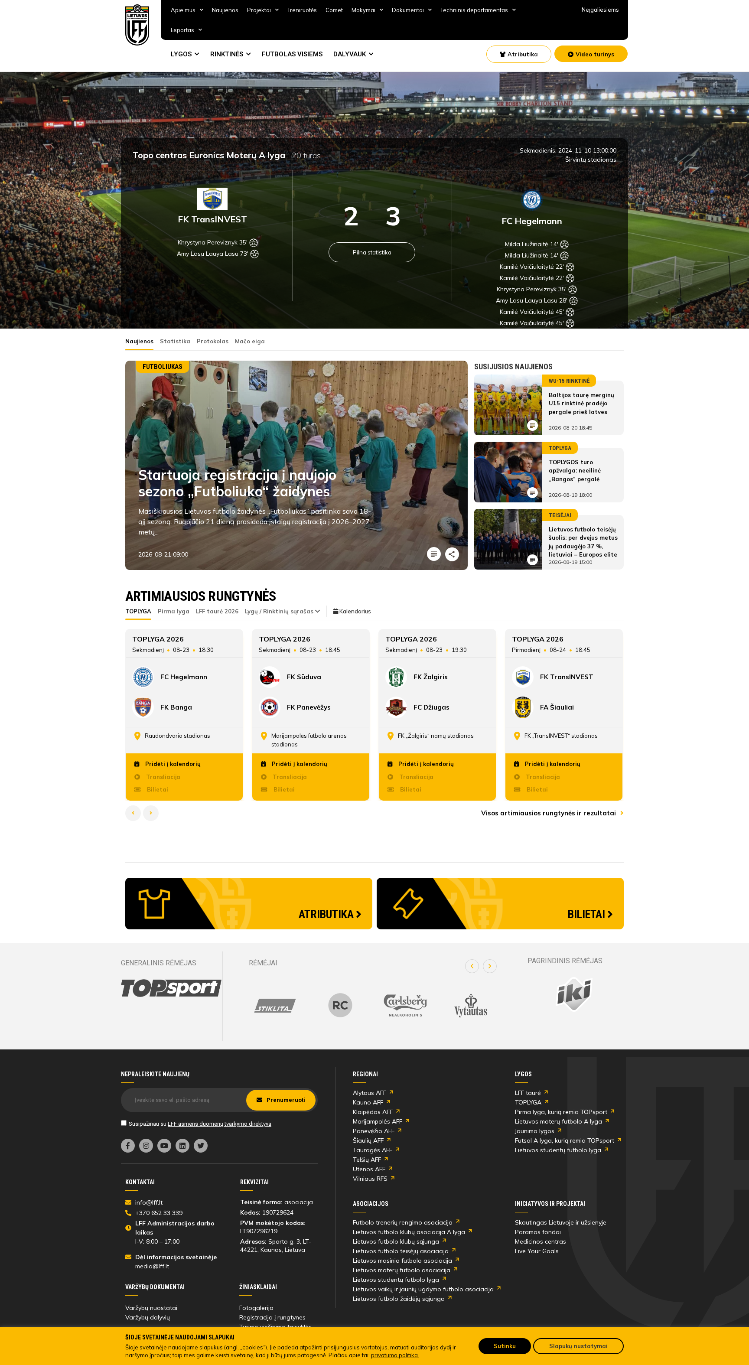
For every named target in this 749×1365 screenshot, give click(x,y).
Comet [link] (334, 10)
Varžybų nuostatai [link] (151, 1308)
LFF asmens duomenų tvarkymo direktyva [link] (219, 1124)
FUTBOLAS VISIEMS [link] (292, 54)
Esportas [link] (182, 29)
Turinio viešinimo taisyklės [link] (275, 1327)
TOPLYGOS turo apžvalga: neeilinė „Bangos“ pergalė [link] (575, 470)
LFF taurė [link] (528, 1093)
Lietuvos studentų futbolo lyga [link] (558, 1150)
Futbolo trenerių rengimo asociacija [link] (403, 1222)
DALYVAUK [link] (349, 54)
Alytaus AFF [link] (369, 1093)
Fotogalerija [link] (256, 1308)
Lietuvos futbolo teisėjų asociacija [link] (401, 1251)
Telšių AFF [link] (367, 1159)
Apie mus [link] (183, 10)
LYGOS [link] (181, 54)
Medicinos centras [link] (540, 1241)
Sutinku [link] (505, 1345)
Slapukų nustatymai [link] (578, 1345)
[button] (472, 966)
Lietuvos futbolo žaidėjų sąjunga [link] (399, 1299)
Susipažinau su (200, 1124)
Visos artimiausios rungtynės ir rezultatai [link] (549, 813)
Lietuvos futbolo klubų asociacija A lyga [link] (409, 1232)
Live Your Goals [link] (537, 1251)
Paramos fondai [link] (538, 1232)
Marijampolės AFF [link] (377, 1121)
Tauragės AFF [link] (372, 1150)
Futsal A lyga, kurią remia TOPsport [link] (564, 1140)
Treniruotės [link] (302, 10)
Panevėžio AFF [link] (373, 1131)
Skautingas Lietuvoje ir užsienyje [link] (560, 1222)
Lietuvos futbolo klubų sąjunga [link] (396, 1241)
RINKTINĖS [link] (226, 54)
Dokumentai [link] (408, 10)
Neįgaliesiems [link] (600, 9)
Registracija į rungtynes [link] (272, 1317)
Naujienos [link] (225, 10)
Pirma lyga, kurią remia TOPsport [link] (561, 1112)
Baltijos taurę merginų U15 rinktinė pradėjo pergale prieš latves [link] (581, 403)
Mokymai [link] (363, 10)
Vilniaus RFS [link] (370, 1179)
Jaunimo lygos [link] (534, 1131)
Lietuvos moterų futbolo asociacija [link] (401, 1270)
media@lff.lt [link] (152, 1266)
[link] (137, 25)
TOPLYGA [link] (528, 1102)
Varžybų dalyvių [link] (147, 1317)
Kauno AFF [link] (368, 1102)
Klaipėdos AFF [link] (373, 1112)
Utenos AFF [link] (369, 1169)
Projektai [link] (259, 10)
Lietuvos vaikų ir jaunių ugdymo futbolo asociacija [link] (423, 1289)
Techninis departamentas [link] (474, 10)
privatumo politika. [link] (395, 1355)
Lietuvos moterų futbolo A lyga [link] (558, 1121)
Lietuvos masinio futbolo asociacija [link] (402, 1260)
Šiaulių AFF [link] (368, 1140)
